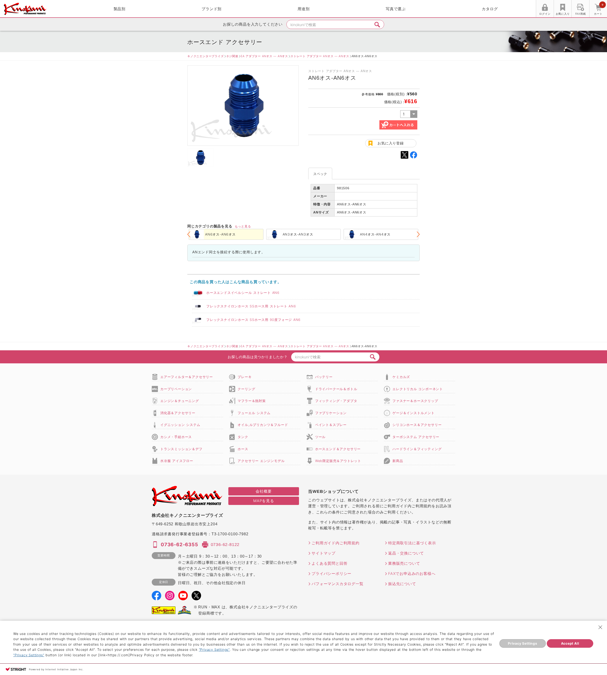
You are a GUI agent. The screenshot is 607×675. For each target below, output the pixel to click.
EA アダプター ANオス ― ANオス (264, 56)
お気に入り (563, 13)
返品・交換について (406, 553)
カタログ (490, 8)
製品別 (119, 8)
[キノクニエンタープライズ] (25, 9)
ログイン (544, 13)
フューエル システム (254, 413)
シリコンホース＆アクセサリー (416, 425)
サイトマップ (324, 553)
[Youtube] (183, 597)
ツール (320, 437)
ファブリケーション (331, 413)
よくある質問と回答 (329, 563)
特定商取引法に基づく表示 (412, 543)
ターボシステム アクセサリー (415, 437)
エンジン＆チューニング (179, 401)
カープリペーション (176, 389)
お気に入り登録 (390, 143)
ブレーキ (245, 377)
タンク (243, 437)
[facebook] (156, 597)
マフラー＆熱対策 (252, 401)
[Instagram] (170, 597)
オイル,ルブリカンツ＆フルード (263, 425)
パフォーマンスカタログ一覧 (337, 583)
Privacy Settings (522, 643)
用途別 (303, 8)
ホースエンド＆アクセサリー (338, 449)
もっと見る (243, 226)
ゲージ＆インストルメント (413, 413)
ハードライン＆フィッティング (416, 449)
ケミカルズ (401, 377)
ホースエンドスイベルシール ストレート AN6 (243, 293)
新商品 (397, 461)
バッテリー (324, 377)
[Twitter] (196, 597)
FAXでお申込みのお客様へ (411, 573)
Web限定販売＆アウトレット (338, 461)
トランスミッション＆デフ (181, 449)
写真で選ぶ (396, 8)
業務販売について (404, 563)
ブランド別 (211, 8)
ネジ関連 (232, 56)
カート (598, 9)
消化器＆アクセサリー (177, 413)
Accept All (570, 643)
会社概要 (263, 491)
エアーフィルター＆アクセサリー (186, 377)
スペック (320, 174)
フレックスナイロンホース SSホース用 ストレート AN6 (251, 306)
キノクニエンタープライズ (205, 56)
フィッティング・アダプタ (336, 401)
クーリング (246, 389)
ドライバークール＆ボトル (336, 389)
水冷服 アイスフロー (176, 461)
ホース (243, 449)
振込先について (402, 583)
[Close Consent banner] (600, 627)
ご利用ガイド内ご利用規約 (335, 543)
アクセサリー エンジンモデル (261, 461)
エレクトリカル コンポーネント (417, 389)
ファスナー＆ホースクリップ (415, 401)
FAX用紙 (580, 13)
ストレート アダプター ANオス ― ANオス (319, 56)
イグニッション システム (180, 425)
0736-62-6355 (179, 544)
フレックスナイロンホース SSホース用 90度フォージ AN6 (253, 320)
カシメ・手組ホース (176, 437)
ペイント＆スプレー (331, 425)
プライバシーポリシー (331, 573)
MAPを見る (263, 500)
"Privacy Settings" (214, 649)
